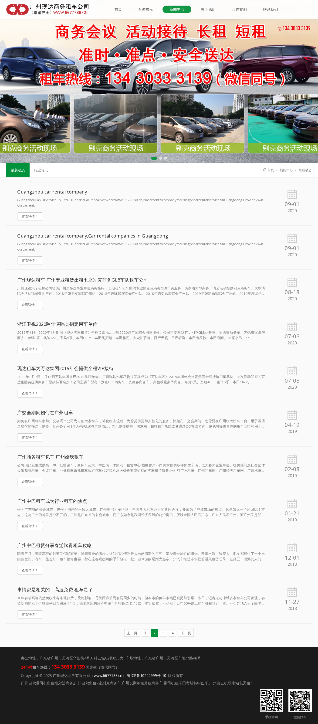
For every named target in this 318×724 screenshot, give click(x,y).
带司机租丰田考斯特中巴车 (186, 683)
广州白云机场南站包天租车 (231, 683)
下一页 (186, 633)
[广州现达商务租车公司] (49, 9)
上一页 (132, 633)
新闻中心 (286, 170)
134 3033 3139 (294, 29)
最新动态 (305, 170)
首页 (270, 170)
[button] (154, 158)
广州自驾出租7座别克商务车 (97, 683)
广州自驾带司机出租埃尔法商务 (47, 683)
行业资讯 (41, 170)
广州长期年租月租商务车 (142, 683)
